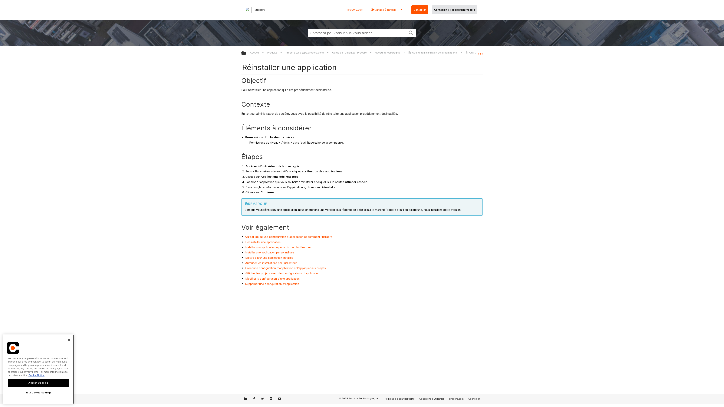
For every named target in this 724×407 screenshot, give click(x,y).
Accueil (255, 52)
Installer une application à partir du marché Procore (278, 247)
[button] (411, 32)
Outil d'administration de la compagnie (434, 52)
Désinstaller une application (263, 242)
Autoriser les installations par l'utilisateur (271, 263)
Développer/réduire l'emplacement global (480, 52)
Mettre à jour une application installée (269, 257)
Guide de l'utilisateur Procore (349, 52)
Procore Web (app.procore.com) (305, 52)
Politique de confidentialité (400, 398)
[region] (38, 369)
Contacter (420, 9)
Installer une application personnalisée (269, 252)
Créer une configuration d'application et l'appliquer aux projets (285, 268)
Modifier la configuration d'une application (272, 278)
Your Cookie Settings (38, 392)
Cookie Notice (36, 375)
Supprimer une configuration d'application (272, 284)
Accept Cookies (38, 382)
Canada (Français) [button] (385, 9)
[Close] (69, 340)
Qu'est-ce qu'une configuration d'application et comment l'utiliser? (288, 237)
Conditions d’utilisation (432, 398)
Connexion (474, 398)
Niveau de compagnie (388, 52)
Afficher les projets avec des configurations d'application (282, 273)
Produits (272, 52)
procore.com (355, 9)
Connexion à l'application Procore (454, 9)
